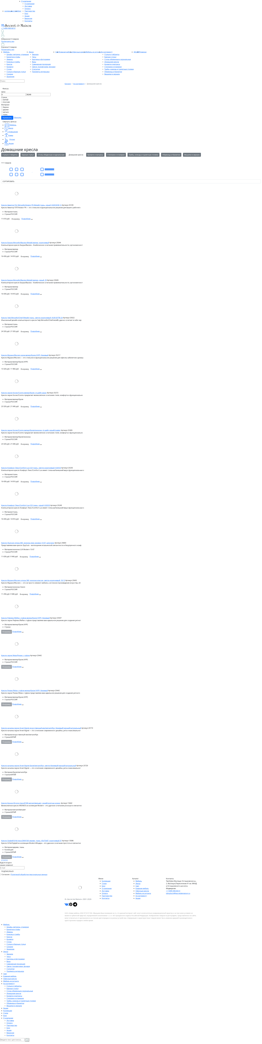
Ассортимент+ (107, 52)
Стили (104, 883)
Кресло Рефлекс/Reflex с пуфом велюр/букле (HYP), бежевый (25, 618)
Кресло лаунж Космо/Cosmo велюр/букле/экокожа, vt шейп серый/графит (31, 430)
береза (6, 107)
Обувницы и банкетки (113, 72)
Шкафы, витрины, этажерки (18, 54)
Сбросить (17, 117)
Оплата (27, 8)
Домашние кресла (111, 62)
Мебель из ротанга (93, 52)
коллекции (9, 11)
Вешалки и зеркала (112, 74)
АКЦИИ (136, 52)
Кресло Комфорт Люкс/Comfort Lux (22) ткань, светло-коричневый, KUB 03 (31, 468)
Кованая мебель (65, 52)
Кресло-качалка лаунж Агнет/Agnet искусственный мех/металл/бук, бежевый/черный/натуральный (41, 728)
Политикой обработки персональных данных (29, 874)
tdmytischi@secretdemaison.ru (178, 893)
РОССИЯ (6, 102)
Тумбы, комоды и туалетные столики (119, 69)
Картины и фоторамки (41, 59)
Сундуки (10, 74)
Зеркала (35, 54)
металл (6, 112)
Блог (26, 13)
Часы (34, 57)
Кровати (10, 67)
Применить (7, 118)
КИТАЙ (5, 100)
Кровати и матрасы (112, 64)
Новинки (142, 52)
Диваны (10, 59)
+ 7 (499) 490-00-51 (8, 28)
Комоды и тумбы (13, 62)
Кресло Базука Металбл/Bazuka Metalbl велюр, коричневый (25, 242)
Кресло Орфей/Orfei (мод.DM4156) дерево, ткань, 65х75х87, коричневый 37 (31, 841)
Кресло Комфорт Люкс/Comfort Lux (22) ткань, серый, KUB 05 (25, 505)
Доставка (28, 6)
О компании (26, 1)
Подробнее (25, 219)
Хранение (10, 76)
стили (15, 11)
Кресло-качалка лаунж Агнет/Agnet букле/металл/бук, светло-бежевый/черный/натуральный (38, 765)
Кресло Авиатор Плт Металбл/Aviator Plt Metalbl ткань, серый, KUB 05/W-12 (31, 205)
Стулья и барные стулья (16, 72)
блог (19, 11)
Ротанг (12, 139)
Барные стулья (110, 57)
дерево (6, 109)
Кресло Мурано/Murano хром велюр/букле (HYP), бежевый (24, 355)
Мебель (6, 52)
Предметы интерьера (40, 72)
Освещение (13, 132)
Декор (31, 52)
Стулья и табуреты (111, 54)
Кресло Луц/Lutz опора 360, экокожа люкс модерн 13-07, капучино (27, 543)
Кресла (9, 64)
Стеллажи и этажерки (113, 67)
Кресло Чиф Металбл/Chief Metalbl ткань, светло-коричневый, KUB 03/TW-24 (32, 318)
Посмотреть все (7, 41)
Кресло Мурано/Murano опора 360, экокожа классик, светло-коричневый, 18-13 (33, 580)
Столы (9, 69)
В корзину (16, 219)
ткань (5, 114)
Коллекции (106, 881)
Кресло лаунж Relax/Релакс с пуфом (15, 655)
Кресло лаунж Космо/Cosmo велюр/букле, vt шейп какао (23, 393)
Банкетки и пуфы (13, 57)
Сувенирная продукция (41, 64)
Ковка (10, 135)
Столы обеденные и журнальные (117, 59)
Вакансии (28, 18)
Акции (27, 16)
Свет (137, 886)
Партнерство (30, 11)
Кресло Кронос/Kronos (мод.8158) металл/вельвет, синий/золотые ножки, (30, 803)
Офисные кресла (79, 52)
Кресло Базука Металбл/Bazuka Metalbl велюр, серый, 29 (24, 280)
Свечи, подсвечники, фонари (43, 67)
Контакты (28, 21)
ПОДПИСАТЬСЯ (7, 871)
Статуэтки (36, 69)
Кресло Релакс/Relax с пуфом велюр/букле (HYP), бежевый (24, 690)
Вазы (34, 62)
